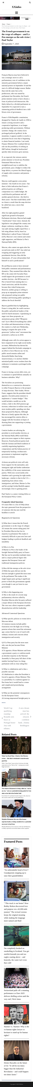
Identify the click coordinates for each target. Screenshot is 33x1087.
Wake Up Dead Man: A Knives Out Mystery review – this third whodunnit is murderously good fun (15, 758)
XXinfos (16, 6)
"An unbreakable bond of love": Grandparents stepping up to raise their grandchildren (16, 873)
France (4, 702)
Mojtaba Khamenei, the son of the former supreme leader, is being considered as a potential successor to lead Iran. (16, 821)
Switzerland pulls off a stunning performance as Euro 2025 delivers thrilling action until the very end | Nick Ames (16, 994)
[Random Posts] (3, 3)
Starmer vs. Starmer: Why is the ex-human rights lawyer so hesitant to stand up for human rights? (16, 1030)
